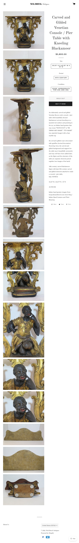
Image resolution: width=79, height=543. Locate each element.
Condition (61, 84)
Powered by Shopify (47, 533)
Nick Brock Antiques (52, 530)
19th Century (61, 77)
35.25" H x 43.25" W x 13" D (61, 66)
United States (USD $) (48, 525)
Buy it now (61, 104)
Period (61, 73)
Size (61, 61)
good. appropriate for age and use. (61, 89)
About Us (6, 524)
